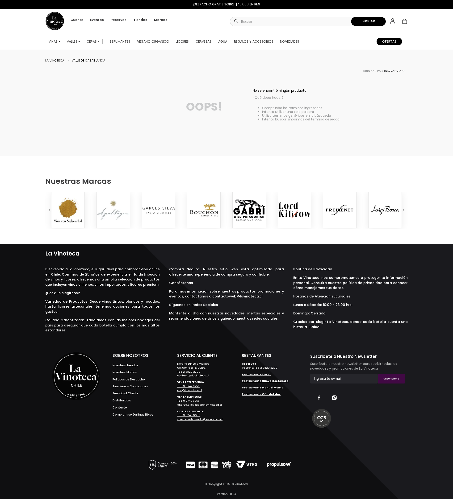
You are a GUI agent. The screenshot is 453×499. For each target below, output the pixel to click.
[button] (393, 21)
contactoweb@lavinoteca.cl (237, 296)
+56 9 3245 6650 (188, 415)
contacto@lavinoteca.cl (193, 375)
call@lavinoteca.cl (189, 390)
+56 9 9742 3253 (188, 386)
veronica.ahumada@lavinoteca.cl (199, 419)
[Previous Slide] (49, 210)
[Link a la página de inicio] (56, 60)
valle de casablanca (88, 60)
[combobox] (308, 21)
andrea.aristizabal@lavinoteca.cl (199, 405)
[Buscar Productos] (368, 21)
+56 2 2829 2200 (188, 372)
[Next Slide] (403, 210)
